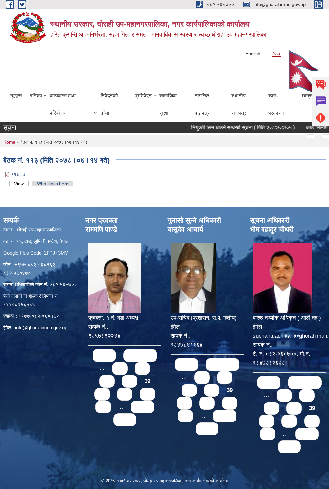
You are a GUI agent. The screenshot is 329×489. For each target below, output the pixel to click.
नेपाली (276, 54)
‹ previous (140, 355)
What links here (52, 183)
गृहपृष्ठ (16, 95)
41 (125, 394)
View (21, 183)
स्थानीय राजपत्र (238, 104)
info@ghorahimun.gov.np (41, 327)
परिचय (36, 95)
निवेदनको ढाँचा (109, 104)
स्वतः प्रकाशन (276, 104)
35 (120, 368)
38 (129, 381)
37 (107, 381)
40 (102, 394)
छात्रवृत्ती (310, 95)
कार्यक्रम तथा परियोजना (63, 104)
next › (142, 407)
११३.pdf (19, 174)
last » (124, 420)
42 (147, 394)
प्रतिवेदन (143, 95)
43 (103, 407)
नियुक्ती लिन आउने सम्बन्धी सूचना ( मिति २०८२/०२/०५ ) (234, 127)
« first (104, 355)
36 (142, 368)
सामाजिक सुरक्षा (168, 104)
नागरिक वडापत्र (202, 104)
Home (9, 142)
